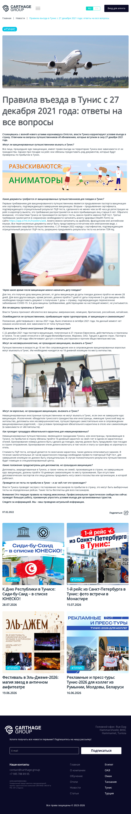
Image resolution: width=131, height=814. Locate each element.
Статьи (74, 793)
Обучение (76, 776)
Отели (74, 782)
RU (89, 8)
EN (96, 8)
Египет (109, 764)
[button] (38, 8)
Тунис (108, 787)
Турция (109, 793)
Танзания (111, 782)
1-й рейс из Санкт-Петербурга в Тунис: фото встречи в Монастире (96, 593)
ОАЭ (107, 770)
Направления (50, 14)
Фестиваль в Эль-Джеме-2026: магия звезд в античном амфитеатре (30, 682)
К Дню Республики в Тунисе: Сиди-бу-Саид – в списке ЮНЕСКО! (28, 593)
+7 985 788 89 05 (19, 774)
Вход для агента (116, 8)
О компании (14, 14)
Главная (75, 764)
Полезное (68, 14)
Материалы (31, 14)
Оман (108, 776)
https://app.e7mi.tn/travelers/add (27, 220)
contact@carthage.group (25, 770)
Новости (75, 787)
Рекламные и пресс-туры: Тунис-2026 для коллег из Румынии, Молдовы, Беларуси (95, 682)
